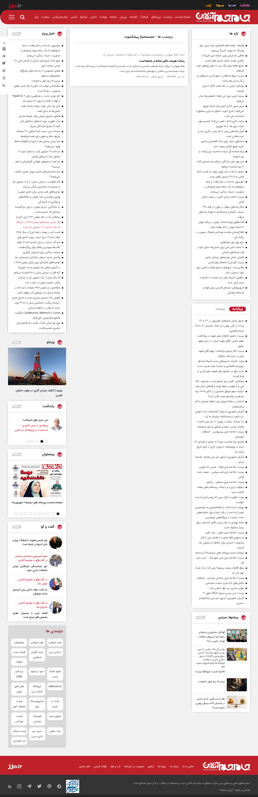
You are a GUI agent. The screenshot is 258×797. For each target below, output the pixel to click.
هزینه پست (19, 652)
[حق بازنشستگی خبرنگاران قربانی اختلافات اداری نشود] (55, 563)
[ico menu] (13, 17)
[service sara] (232, 6)
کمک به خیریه (55, 704)
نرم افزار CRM (19, 674)
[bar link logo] (15, 6)
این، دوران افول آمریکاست (35, 420)
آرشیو (151, 766)
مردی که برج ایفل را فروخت (211, 682)
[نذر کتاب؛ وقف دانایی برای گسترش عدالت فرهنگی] (55, 587)
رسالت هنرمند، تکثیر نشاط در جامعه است (162, 61)
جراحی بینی (55, 652)
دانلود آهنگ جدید (55, 674)
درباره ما (174, 766)
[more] (200, 617)
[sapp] (3, 79)
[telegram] (3, 57)
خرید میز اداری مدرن (37, 734)
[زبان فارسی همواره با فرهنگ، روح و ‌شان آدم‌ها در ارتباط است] (55, 542)
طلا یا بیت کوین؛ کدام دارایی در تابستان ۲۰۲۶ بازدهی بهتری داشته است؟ (210, 703)
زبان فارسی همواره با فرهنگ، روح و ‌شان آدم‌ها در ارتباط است (29, 542)
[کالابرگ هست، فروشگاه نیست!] (236, 661)
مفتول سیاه (55, 716)
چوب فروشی (55, 642)
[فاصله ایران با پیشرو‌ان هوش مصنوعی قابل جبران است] (55, 610)
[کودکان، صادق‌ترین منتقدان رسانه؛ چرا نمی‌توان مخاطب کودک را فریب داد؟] (236, 636)
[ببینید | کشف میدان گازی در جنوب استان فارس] (37, 366)
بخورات (19, 662)
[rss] (3, 86)
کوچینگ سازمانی (37, 719)
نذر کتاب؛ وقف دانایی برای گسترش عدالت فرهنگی (29, 592)
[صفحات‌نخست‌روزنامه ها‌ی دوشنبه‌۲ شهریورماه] (37, 480)
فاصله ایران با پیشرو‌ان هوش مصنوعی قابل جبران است (29, 615)
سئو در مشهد (37, 671)
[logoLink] (223, 17)
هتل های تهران (19, 689)
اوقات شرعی (100, 766)
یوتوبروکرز (19, 642)
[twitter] (3, 64)
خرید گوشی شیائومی (37, 655)
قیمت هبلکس (19, 719)
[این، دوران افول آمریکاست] (56, 427)
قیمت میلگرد (19, 731)
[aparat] (3, 71)
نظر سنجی (84, 766)
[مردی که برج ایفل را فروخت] (236, 684)
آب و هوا (115, 766)
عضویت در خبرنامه (134, 766)
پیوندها (162, 766)
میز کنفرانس (19, 741)
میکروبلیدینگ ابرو (37, 704)
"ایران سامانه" (226, 790)
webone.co (55, 686)
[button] (46, 441)
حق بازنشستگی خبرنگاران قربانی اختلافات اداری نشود (29, 568)
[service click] (209, 6)
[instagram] (3, 49)
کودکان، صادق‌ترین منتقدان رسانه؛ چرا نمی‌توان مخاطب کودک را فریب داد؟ (211, 636)
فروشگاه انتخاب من (37, 689)
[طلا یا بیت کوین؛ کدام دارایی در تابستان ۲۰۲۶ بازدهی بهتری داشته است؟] (236, 703)
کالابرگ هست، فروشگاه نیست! (210, 672)
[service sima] (220, 6)
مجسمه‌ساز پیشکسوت (139, 37)
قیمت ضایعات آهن (19, 704)
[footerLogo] (226, 766)
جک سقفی (55, 731)
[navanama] (245, 6)
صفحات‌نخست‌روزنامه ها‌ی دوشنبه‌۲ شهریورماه (37, 502)
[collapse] (4, 43)
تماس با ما (188, 766)
